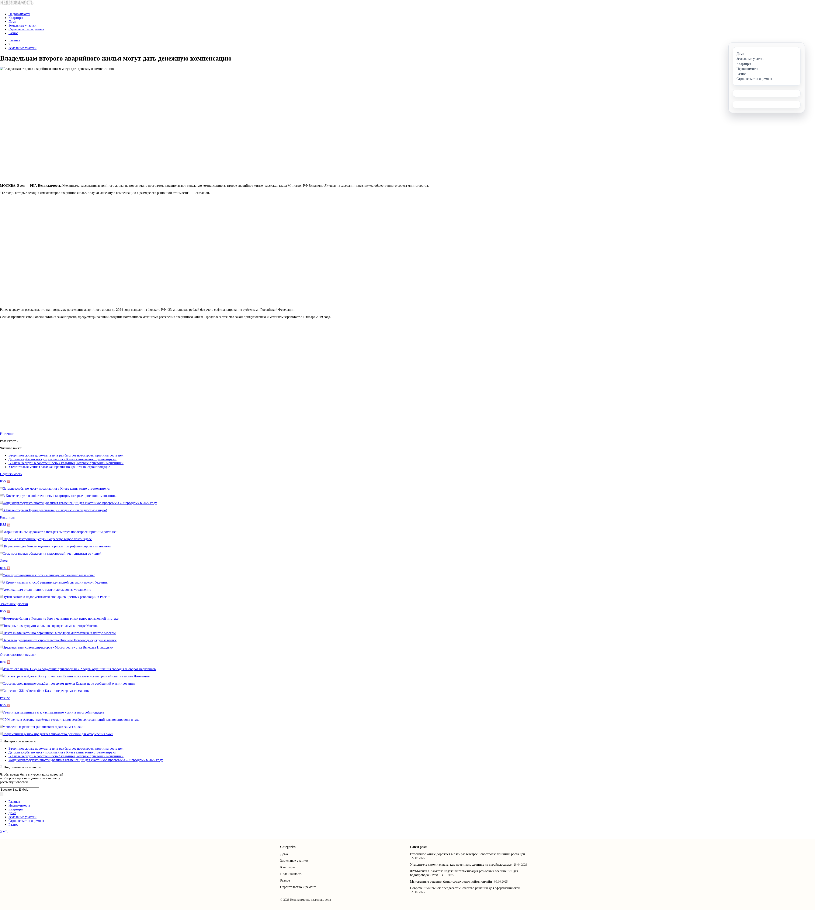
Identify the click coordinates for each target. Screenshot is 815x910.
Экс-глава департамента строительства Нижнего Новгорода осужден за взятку (60, 640)
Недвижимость (19, 14)
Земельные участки (22, 25)
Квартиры (15, 18)
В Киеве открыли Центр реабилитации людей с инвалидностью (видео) (55, 510)
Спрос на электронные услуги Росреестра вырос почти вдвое (47, 539)
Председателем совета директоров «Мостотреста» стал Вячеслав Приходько (58, 647)
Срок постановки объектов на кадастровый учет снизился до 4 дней (52, 553)
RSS (3, 481)
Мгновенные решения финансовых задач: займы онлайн (43, 727)
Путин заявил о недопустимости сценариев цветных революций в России (56, 597)
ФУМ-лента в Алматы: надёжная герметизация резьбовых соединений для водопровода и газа (71, 719)
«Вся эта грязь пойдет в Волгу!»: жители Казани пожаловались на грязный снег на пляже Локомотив (76, 676)
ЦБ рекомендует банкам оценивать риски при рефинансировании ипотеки (57, 546)
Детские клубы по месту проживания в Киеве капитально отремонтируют (62, 459)
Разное (13, 33)
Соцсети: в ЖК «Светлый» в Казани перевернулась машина (46, 690)
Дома (12, 21)
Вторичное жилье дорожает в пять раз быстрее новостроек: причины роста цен (66, 455)
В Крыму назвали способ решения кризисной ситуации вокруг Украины (55, 582)
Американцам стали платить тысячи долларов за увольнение (47, 589)
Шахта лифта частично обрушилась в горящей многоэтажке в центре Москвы (59, 633)
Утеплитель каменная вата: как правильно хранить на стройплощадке (59, 467)
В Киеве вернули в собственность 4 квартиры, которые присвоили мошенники (66, 463)
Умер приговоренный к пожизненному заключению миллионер (49, 575)
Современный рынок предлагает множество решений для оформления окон (58, 734)
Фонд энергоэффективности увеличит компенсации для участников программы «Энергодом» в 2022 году (80, 503)
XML (4, 832)
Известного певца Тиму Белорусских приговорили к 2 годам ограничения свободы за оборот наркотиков (79, 669)
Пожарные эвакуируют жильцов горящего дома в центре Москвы (50, 625)
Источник (7, 433)
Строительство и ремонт (26, 29)
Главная (14, 40)
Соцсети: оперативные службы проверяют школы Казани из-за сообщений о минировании (69, 683)
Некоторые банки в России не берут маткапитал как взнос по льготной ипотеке (60, 618)
